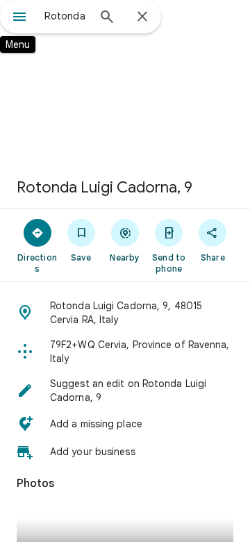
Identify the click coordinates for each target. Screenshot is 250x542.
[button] (125, 312)
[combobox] (66, 16)
